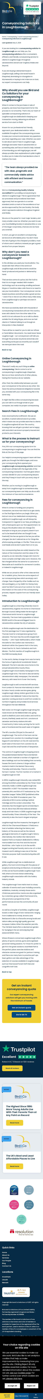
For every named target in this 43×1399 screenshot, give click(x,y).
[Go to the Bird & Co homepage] (8, 8)
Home (4, 37)
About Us (5, 1255)
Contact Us (6, 1266)
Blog (4, 1263)
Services (5, 1258)
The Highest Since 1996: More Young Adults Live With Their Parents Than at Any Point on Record (21, 1111)
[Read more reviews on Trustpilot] (32, 5)
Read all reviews (12, 1068)
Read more (14, 1123)
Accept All (12, 1386)
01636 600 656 (21, 1396)
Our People (6, 1261)
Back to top (7, 350)
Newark (5, 1282)
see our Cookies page (20, 1373)
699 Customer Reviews (21, 1294)
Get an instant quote (21, 1007)
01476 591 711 (21, 1015)
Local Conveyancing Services (27, 37)
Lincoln (5, 1280)
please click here (14, 1378)
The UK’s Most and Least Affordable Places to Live (20, 1157)
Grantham (6, 1277)
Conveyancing (12, 37)
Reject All (31, 1386)
